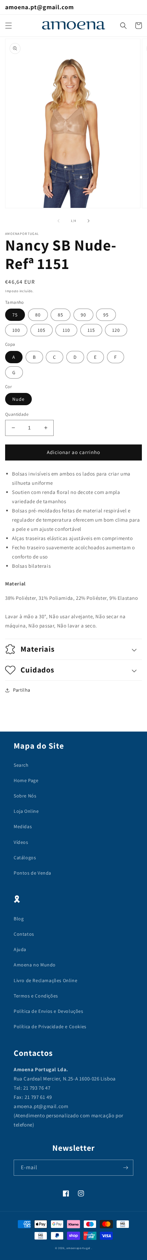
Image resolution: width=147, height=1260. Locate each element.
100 (16, 330)
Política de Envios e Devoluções (48, 1011)
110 (66, 330)
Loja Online (26, 811)
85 (60, 315)
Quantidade (16, 414)
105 (41, 330)
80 (38, 315)
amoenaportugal (78, 1248)
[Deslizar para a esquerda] (58, 220)
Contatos (24, 934)
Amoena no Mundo (35, 965)
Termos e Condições (36, 996)
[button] (8, 25)
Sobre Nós (25, 796)
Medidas (23, 826)
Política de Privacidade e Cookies (50, 1026)
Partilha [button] (21, 690)
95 (106, 315)
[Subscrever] (125, 1168)
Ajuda (20, 949)
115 (91, 330)
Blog (19, 919)
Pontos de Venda (32, 873)
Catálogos (25, 857)
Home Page (26, 780)
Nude (18, 399)
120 (116, 330)
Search (21, 765)
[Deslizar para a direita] (88, 220)
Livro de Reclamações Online (45, 980)
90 (83, 315)
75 (15, 315)
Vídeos (21, 842)
